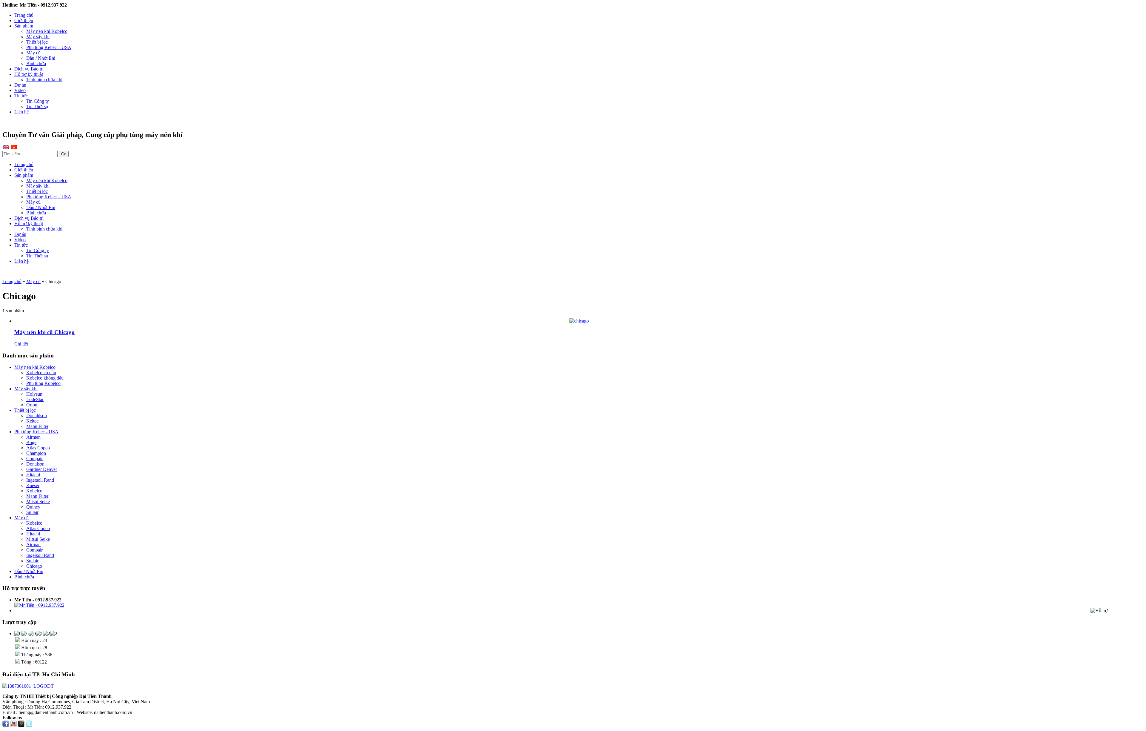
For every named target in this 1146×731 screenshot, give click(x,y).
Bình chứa (36, 63)
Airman (33, 437)
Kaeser (32, 485)
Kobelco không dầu (45, 377)
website (26, 271)
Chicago (34, 566)
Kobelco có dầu (41, 372)
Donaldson (36, 415)
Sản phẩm (23, 25)
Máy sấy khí (38, 36)
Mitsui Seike (38, 501)
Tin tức (21, 95)
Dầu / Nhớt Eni (40, 58)
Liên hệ (21, 111)
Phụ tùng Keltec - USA (36, 431)
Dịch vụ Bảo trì (29, 68)
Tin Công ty (37, 101)
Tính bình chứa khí (44, 79)
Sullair (32, 512)
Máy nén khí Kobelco (46, 31)
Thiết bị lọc (37, 41)
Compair (34, 458)
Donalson (35, 463)
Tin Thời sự (37, 106)
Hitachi (33, 474)
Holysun (34, 394)
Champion (36, 453)
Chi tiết (21, 343)
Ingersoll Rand (40, 480)
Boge (31, 442)
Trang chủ (23, 15)
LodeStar (35, 399)
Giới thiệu (23, 20)
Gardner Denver (41, 469)
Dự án (20, 84)
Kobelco (34, 490)
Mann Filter (37, 426)
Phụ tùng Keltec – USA (48, 47)
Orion (31, 404)
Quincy (33, 506)
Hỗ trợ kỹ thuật (28, 74)
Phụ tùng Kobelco (43, 383)
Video (20, 90)
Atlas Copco (38, 447)
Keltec (32, 420)
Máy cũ (33, 52)
